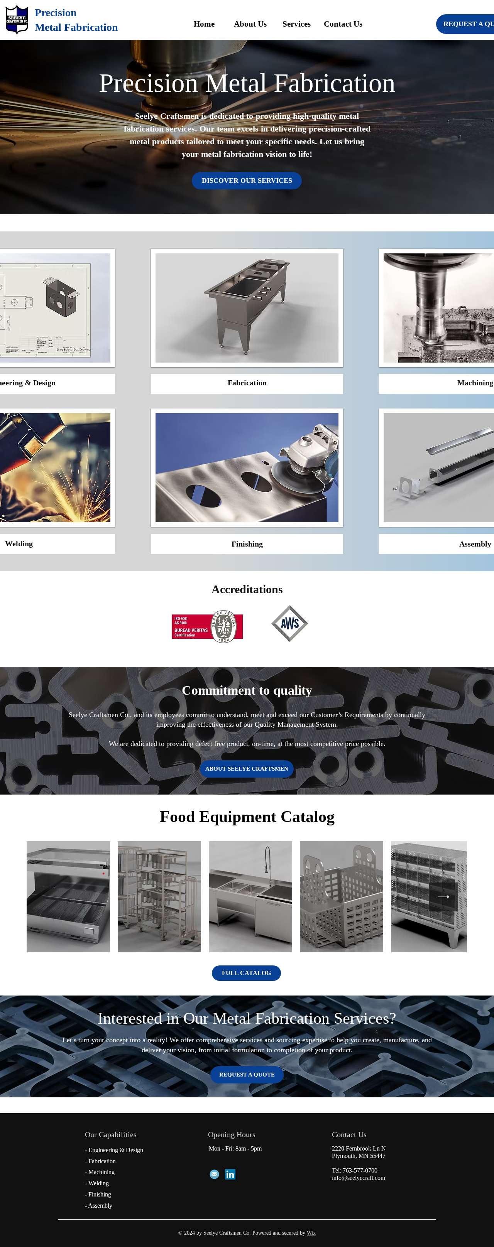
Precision (56, 13)
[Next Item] (443, 897)
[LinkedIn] (230, 1174)
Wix (311, 1233)
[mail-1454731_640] (214, 1174)
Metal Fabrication (76, 27)
